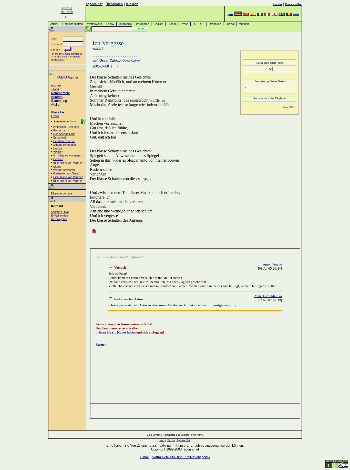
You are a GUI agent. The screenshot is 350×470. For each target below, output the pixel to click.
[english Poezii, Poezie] (246, 14)
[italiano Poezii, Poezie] (267, 14)
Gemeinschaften (72, 23)
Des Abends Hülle (64, 133)
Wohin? (58, 151)
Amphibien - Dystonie (66, 126)
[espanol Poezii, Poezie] (253, 14)
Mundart (244, 23)
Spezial (229, 23)
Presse (172, 23)
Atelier (55, 104)
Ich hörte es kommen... (67, 155)
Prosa (184, 23)
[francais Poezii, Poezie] (260, 14)
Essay (110, 23)
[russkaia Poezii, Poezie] (296, 14)
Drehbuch (215, 23)
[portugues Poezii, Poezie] (282, 14)
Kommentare (60, 93)
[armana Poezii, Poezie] (230, 14)
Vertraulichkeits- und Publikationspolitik (181, 457)
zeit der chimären (64, 169)
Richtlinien (114, 4)
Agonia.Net (183, 440)
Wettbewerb (94, 23)
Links (55, 116)
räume (57, 166)
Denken (58, 159)
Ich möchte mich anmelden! (67, 53)
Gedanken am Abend (66, 173)
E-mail (144, 457)
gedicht (96, 48)
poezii (162, 440)
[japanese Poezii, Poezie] (274, 14)
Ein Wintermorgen (64, 141)
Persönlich (142, 23)
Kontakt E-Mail (60, 211)
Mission (132, 4)
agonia (56, 85)
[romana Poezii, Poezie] (289, 14)
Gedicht (158, 23)
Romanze (59, 130)
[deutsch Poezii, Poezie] (238, 14)
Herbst (57, 148)
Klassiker (58, 112)
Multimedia (125, 23)
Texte (55, 89)
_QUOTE (198, 23)
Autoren (57, 97)
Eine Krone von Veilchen (68, 162)
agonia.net (94, 4)
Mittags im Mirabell (64, 144)
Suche (171, 440)
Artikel (54, 23)
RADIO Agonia (67, 77)
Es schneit (59, 137)
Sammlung (59, 101)
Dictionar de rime (61, 193)
